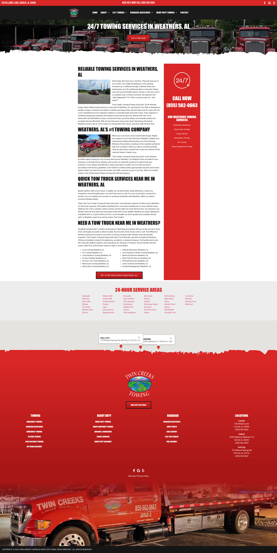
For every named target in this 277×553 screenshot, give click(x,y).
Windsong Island (151, 304)
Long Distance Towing (34, 442)
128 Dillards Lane (241, 424)
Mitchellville (169, 310)
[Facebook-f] (265, 3)
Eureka (105, 304)
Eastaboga (127, 304)
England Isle (128, 307)
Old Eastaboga (129, 312)
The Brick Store (150, 310)
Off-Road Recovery (34, 447)
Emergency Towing (182, 138)
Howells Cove (170, 312)
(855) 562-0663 (148, 2)
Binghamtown (108, 312)
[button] (140, 347)
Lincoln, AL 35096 (241, 427)
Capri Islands (128, 299)
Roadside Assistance (140, 13)
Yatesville (86, 296)
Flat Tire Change (171, 437)
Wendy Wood (169, 304)
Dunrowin (148, 307)
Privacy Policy (143, 476)
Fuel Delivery (172, 442)
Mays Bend (169, 299)
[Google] (269, 3)
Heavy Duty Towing (165, 13)
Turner (146, 312)
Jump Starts (172, 427)
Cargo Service (182, 134)
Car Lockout (172, 432)
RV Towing (182, 142)
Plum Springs (128, 301)
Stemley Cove (190, 301)
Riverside (127, 296)
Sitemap (132, 476)
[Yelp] (274, 3)
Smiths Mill (107, 299)
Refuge (85, 304)
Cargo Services (103, 437)
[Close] (170, 338)
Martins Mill (107, 296)
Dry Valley (86, 307)
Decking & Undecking (103, 432)
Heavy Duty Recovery (103, 442)
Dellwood (189, 304)
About (104, 13)
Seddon (147, 301)
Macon (167, 307)
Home (95, 13)
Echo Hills (86, 301)
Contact (184, 13)
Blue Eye (85, 299)
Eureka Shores (109, 301)
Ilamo (166, 301)
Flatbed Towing (34, 437)
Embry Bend (169, 296)
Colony (126, 310)
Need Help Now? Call (131, 2)
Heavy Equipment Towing (182, 146)
